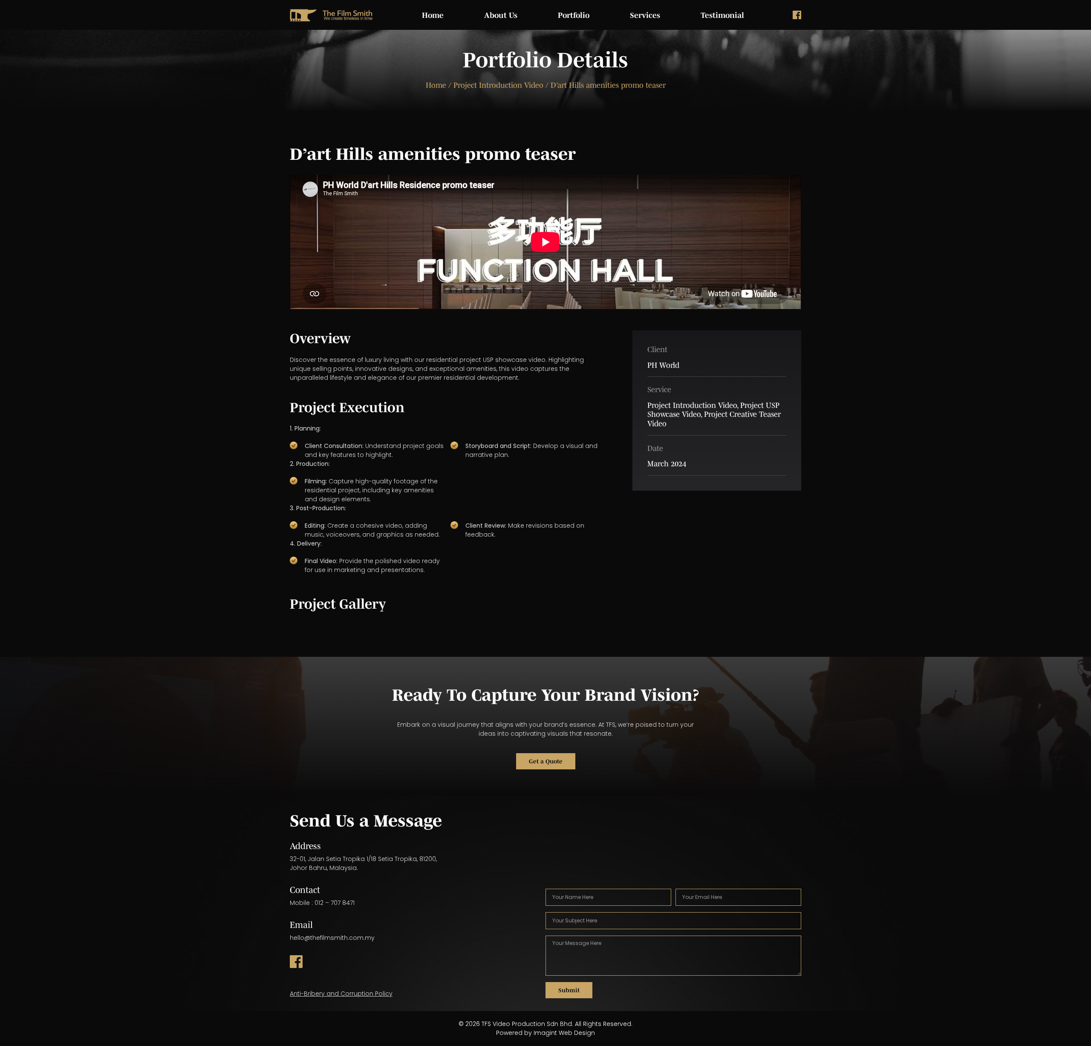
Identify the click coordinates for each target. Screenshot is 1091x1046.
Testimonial (722, 15)
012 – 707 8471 (335, 903)
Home (433, 15)
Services (645, 15)
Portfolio (573, 15)
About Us (500, 15)
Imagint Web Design (564, 1033)
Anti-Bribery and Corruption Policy (341, 993)
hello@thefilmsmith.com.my (332, 937)
